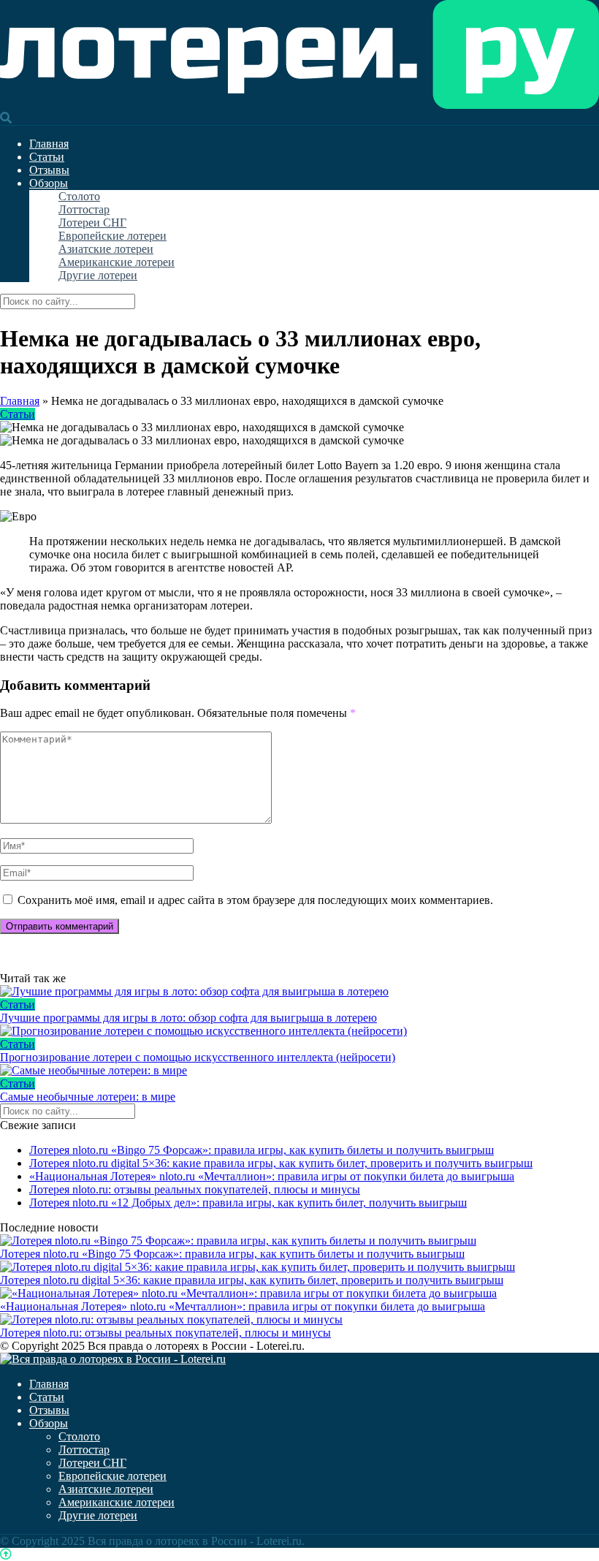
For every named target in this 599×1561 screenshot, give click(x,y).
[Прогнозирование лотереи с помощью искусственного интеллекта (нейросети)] (299, 1031)
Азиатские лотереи (105, 249)
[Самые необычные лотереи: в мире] (299, 1070)
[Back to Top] (6, 1554)
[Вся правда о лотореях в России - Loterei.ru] (299, 105)
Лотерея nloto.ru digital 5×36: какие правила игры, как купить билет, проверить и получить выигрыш (281, 1163)
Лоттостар (84, 209)
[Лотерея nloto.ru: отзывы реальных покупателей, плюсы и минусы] (171, 1319)
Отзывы (49, 170)
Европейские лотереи (112, 235)
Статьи (46, 157)
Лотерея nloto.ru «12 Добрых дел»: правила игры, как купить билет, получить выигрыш (248, 1202)
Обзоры (48, 183)
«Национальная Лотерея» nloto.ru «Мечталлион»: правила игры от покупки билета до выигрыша (271, 1176)
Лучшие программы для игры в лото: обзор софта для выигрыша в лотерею (188, 1017)
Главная (49, 143)
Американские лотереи (116, 262)
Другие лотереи (97, 275)
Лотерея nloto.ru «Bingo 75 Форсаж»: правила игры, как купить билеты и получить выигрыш (261, 1150)
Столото (79, 196)
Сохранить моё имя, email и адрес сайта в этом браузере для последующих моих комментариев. (255, 900)
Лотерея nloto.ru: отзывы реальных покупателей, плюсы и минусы (194, 1189)
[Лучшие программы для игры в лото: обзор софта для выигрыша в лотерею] (299, 991)
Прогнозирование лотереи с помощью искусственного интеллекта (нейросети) (197, 1057)
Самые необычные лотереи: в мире (87, 1096)
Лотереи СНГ (92, 222)
